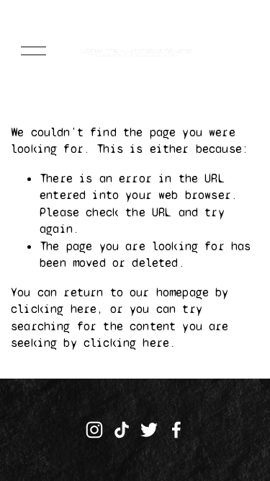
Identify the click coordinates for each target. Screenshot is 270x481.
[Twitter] (149, 429)
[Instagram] (94, 429)
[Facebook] (176, 429)
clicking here (53, 309)
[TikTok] (121, 429)
